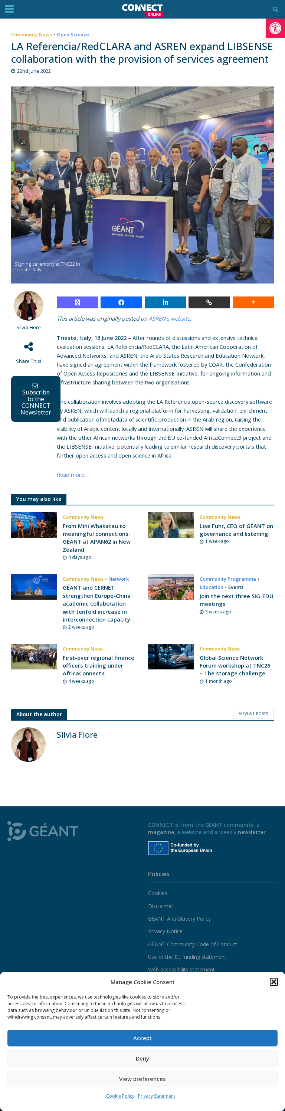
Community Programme (228, 579)
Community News (31, 34)
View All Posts (253, 713)
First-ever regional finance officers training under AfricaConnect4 (98, 665)
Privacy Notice (165, 931)
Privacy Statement (156, 1096)
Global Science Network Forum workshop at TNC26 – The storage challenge (235, 665)
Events (235, 587)
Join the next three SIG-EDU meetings (236, 599)
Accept (142, 1038)
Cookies (157, 893)
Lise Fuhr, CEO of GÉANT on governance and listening (236, 529)
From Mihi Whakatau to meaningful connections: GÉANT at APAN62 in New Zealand (97, 537)
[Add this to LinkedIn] (165, 302)
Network (118, 579)
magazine (161, 832)
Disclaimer (160, 906)
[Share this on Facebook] (121, 302)
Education (211, 587)
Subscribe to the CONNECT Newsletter (35, 402)
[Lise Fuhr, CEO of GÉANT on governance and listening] (171, 524)
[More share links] (253, 302)
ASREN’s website (169, 318)
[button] (275, 28)
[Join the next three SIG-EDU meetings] (171, 586)
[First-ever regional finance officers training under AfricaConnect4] (34, 656)
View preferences (142, 1078)
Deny (142, 1058)
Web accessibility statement (181, 969)
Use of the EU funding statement (187, 956)
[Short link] (209, 302)
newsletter (252, 832)
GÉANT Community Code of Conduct (192, 944)
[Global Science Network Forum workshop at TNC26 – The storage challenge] (171, 656)
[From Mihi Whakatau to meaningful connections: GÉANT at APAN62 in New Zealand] (34, 524)
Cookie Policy (120, 1096)
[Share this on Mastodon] (77, 302)
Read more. (71, 474)
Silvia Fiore (28, 327)
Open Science (73, 34)
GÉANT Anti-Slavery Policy (179, 918)
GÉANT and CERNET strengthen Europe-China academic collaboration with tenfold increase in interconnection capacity (97, 603)
